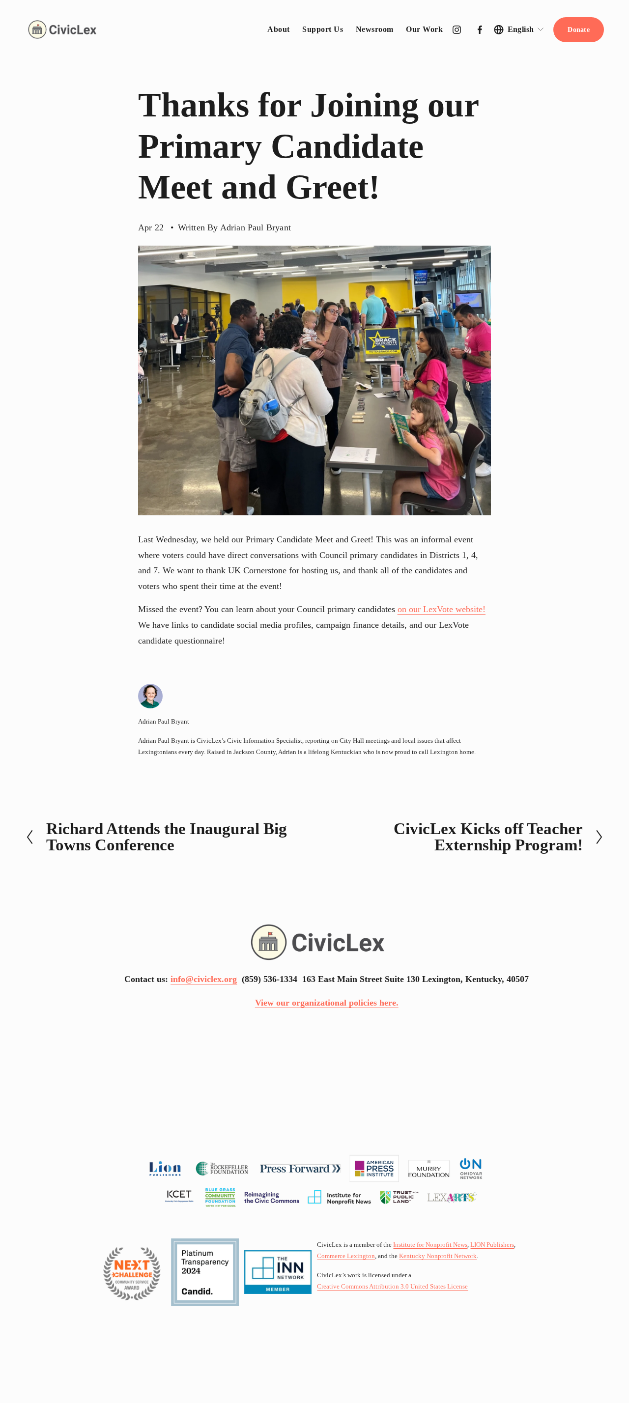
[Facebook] (480, 30)
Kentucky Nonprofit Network (438, 1256)
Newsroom (375, 29)
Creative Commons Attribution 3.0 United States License (392, 1286)
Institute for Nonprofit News (430, 1244)
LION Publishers (492, 1244)
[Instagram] (457, 30)
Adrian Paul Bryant (255, 227)
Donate (579, 29)
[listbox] (519, 29)
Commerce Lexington (346, 1256)
